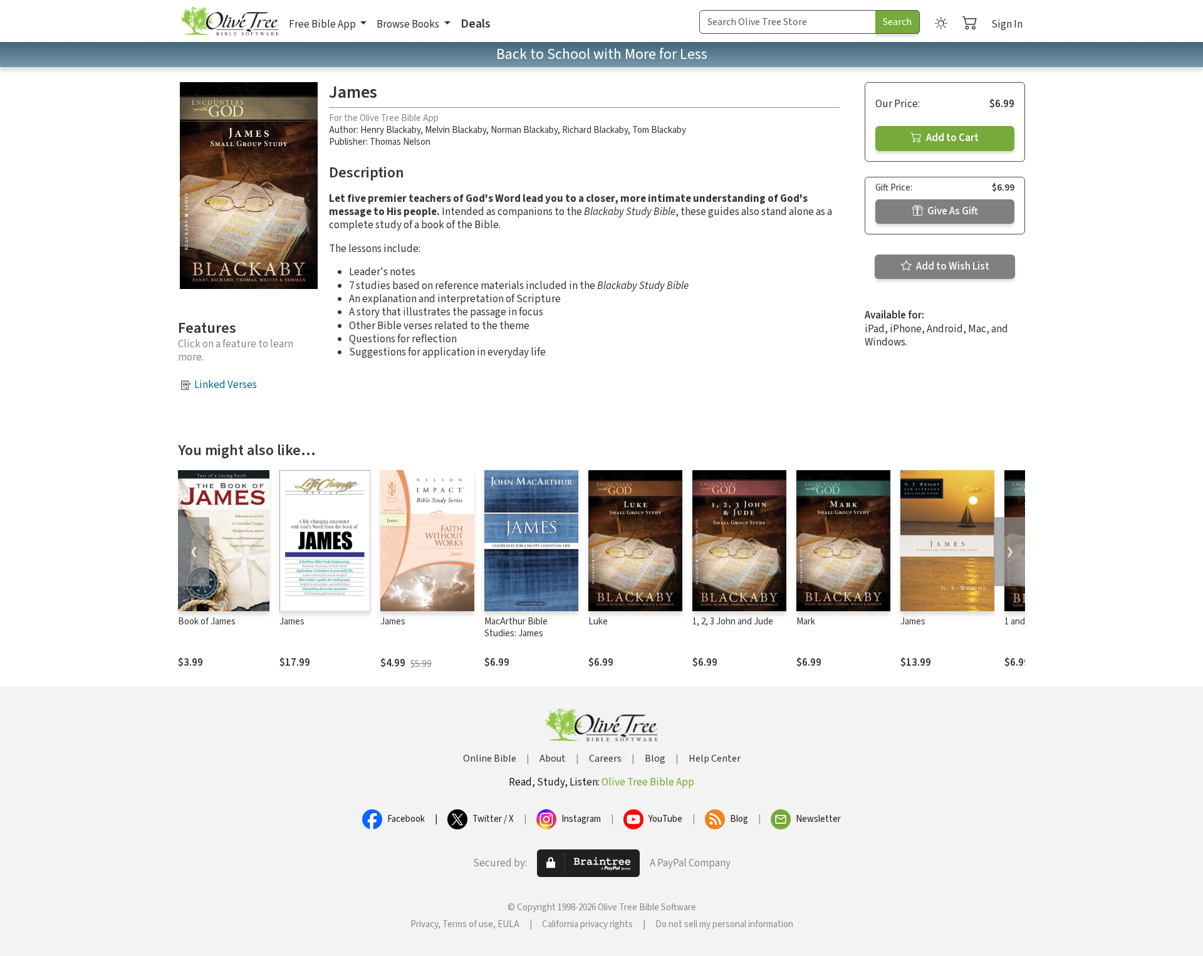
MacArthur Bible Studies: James (516, 627)
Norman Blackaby (524, 130)
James (292, 621)
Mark (805, 621)
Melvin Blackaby (455, 130)
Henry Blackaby (390, 130)
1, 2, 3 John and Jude (732, 621)
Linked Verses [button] (225, 384)
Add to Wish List (951, 266)
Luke (598, 621)
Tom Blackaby (659, 130)
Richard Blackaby (595, 130)
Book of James (207, 621)
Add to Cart (951, 137)
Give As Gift (951, 211)
